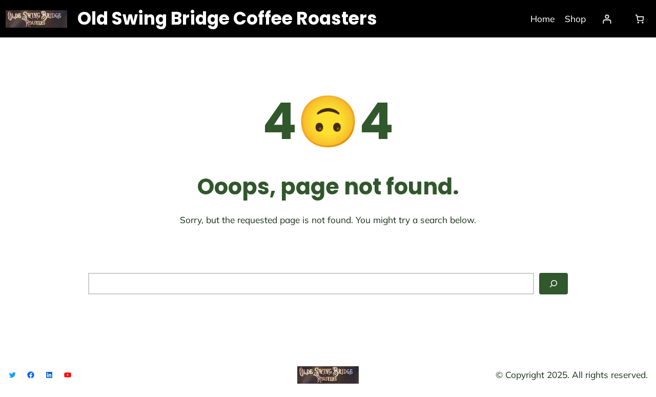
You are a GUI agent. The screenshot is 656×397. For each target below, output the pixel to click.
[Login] (607, 19)
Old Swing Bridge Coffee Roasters (227, 18)
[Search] (553, 283)
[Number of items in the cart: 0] (639, 19)
